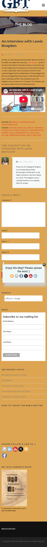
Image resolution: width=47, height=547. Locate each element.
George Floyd (8, 133)
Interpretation (27, 122)
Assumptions (7, 380)
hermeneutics (22, 133)
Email (5, 241)
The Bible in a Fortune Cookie (13, 397)
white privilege (34, 135)
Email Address (8, 321)
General (15, 122)
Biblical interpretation (32, 130)
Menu (43, 5)
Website (5, 252)
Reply (31, 162)
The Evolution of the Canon (12, 386)
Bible (17, 130)
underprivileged (17, 135)
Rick (22, 55)
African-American (17, 128)
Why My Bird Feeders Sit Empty (14, 375)
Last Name (7, 342)
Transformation (9, 125)
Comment (7, 200)
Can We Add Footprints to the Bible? (16, 391)
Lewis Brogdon (33, 62)
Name (5, 230)
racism (5, 135)
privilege (34, 133)
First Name (7, 331)
